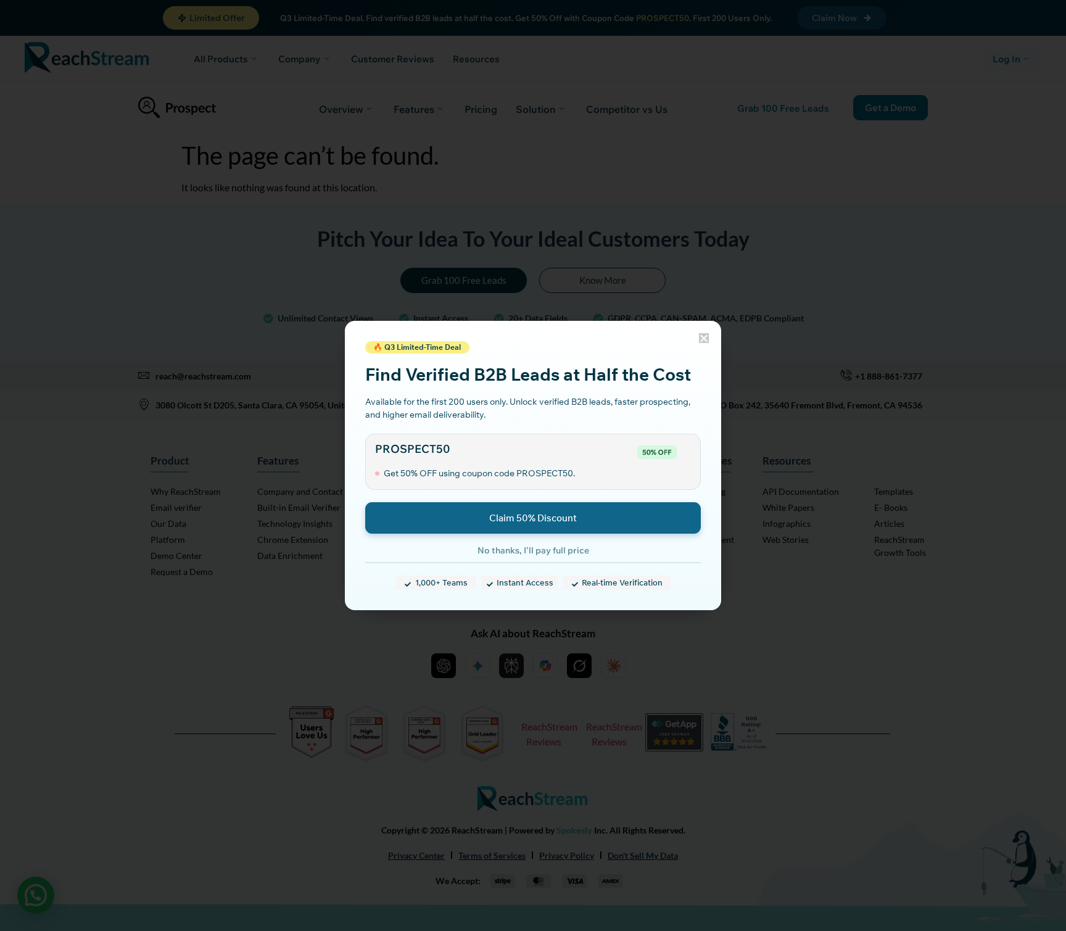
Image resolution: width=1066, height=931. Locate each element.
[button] (704, 338)
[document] (533, 465)
